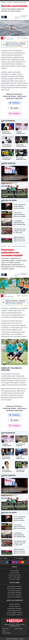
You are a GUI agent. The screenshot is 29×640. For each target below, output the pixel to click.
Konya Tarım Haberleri (14, 595)
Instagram (16, 113)
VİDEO (5, 558)
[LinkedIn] (16, 562)
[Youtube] (19, 562)
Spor (9, 246)
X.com (16, 108)
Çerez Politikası (6, 633)
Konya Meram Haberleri (14, 608)
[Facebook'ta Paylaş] (2, 17)
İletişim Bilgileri (19, 628)
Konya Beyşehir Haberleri (14, 615)
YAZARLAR (20, 558)
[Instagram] (13, 562)
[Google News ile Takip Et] (24, 38)
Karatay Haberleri (14, 606)
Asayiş (9, 2)
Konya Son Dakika (14, 579)
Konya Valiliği (14, 571)
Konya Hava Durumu (14, 575)
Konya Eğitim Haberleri (14, 593)
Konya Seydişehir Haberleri (14, 613)
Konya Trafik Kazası (14, 577)
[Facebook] (7, 562)
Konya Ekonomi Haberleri (14, 588)
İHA (9, 38)
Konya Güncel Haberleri (14, 597)
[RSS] (22, 562)
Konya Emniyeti (14, 573)
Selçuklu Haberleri (14, 604)
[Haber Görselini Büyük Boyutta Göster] (14, 28)
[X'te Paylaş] (5, 17)
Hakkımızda (5, 628)
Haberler (3, 2)
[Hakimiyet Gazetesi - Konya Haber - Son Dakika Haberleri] (14, 621)
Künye (4, 631)
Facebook (15, 103)
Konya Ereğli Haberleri (14, 610)
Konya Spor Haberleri (14, 590)
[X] (10, 562)
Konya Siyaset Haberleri (14, 586)
